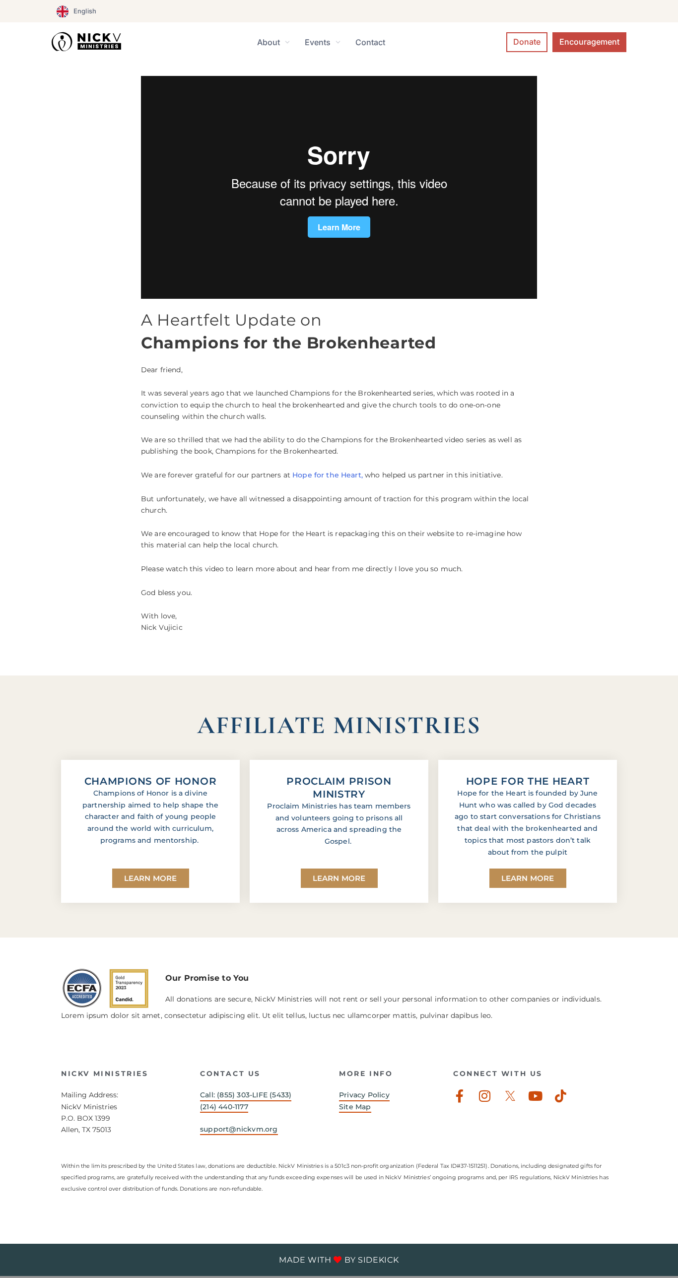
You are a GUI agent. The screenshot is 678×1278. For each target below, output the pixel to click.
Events (318, 42)
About (268, 42)
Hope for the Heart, (327, 475)
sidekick (378, 1260)
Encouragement (589, 42)
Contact (370, 42)
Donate (527, 42)
